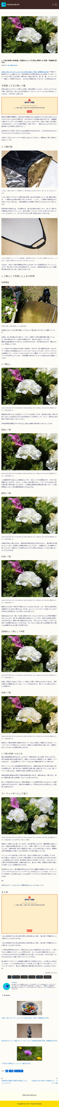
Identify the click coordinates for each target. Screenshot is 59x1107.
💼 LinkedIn (24, 977)
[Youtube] (7, 995)
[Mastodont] (5, 995)
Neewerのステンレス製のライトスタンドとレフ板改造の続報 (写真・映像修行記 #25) (29, 1041)
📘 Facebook (16, 977)
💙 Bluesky (39, 977)
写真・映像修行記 (10, 65)
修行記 (16, 65)
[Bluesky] (9, 995)
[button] (52, 4)
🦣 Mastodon (47, 977)
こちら (46, 987)
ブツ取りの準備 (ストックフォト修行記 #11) (15, 1063)
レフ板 (11, 1071)
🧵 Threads (32, 977)
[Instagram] (3, 995)
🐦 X (9, 977)
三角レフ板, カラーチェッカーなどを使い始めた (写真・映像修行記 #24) (25, 72)
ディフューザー (19, 1071)
